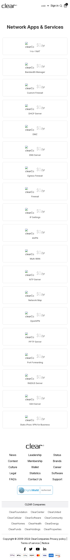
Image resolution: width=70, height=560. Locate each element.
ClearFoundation (18, 512)
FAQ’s (12, 479)
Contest (13, 461)
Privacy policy (58, 538)
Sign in (54, 5)
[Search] (61, 5)
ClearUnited (54, 512)
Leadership (35, 455)
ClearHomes (18, 523)
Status (57, 455)
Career (57, 467)
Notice (45, 543)
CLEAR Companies (35, 504)
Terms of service (30, 543)
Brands (57, 461)
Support (57, 479)
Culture (12, 467)
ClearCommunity (54, 517)
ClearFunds (14, 529)
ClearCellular (14, 517)
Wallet (35, 467)
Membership (35, 461)
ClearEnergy (52, 523)
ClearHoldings (32, 529)
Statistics (35, 473)
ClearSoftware (33, 517)
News (12, 455)
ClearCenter (37, 512)
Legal (13, 473)
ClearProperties (53, 529)
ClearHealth (34, 523)
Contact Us (35, 479)
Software (57, 473)
